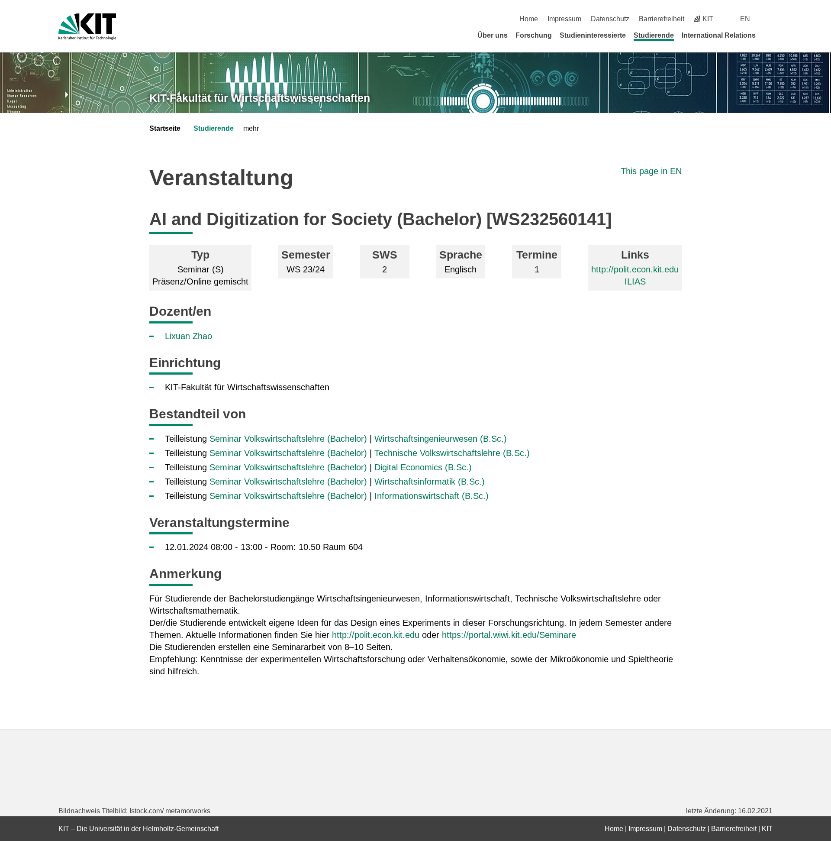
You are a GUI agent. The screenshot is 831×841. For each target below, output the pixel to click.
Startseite (164, 128)
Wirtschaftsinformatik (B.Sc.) (429, 481)
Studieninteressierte (593, 35)
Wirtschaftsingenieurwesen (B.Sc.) (440, 438)
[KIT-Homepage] (87, 26)
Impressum (564, 19)
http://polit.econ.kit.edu (635, 269)
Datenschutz (610, 19)
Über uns (492, 35)
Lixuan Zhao (188, 336)
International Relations (719, 35)
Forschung (533, 35)
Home (528, 19)
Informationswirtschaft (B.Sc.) (431, 496)
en (745, 19)
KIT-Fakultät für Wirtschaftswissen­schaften (259, 98)
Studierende (654, 35)
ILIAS (635, 281)
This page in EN (651, 171)
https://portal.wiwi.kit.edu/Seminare (509, 635)
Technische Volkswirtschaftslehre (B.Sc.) (452, 453)
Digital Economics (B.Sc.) (423, 467)
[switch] (769, 19)
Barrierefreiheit (661, 19)
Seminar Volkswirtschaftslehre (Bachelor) (288, 438)
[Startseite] (770, 35)
